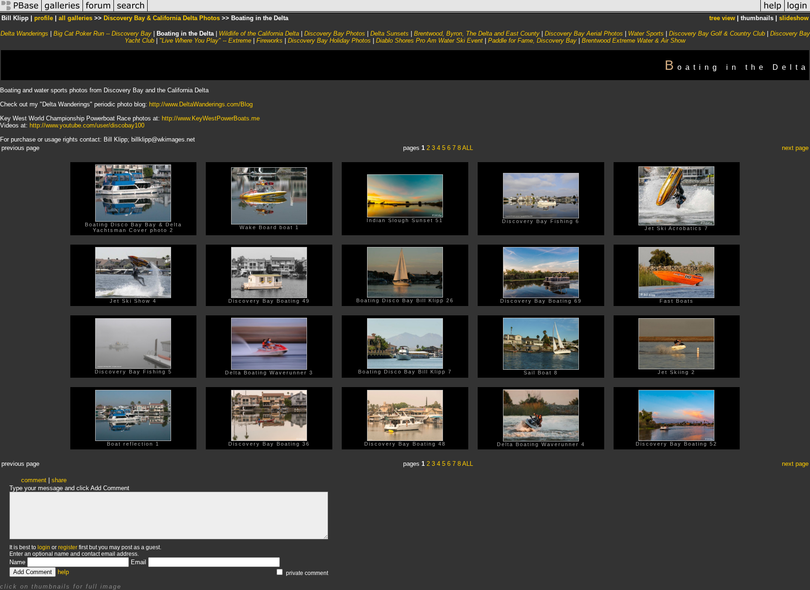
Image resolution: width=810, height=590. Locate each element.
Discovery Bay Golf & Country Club (717, 33)
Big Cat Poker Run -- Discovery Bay (102, 33)
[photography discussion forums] (98, 11)
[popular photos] (454, 11)
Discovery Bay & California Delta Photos (162, 18)
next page (795, 147)
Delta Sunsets (389, 33)
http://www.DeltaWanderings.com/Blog (201, 104)
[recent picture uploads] (62, 11)
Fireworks (269, 40)
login (44, 547)
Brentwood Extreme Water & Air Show (633, 40)
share (59, 480)
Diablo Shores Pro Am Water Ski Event (429, 40)
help (63, 571)
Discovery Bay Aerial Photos (584, 33)
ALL (467, 147)
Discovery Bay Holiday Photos (329, 40)
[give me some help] (772, 11)
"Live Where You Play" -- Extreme (205, 40)
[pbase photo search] (131, 11)
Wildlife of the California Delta (259, 33)
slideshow (794, 18)
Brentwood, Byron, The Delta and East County (477, 33)
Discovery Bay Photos (334, 33)
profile (43, 18)
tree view (722, 18)
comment (33, 480)
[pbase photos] (21, 11)
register (67, 547)
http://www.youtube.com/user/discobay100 (87, 125)
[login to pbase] (797, 11)
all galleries (75, 18)
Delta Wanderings (24, 33)
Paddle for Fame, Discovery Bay (532, 40)
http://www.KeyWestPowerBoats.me (211, 118)
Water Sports (646, 33)
